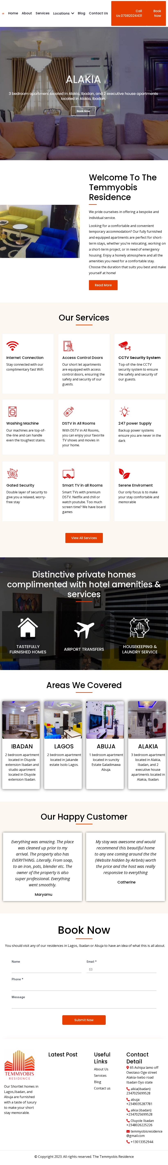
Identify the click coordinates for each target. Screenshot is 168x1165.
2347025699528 (138, 1093)
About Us (101, 1069)
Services (100, 1075)
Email (92, 961)
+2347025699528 (139, 1114)
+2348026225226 (139, 1125)
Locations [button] (61, 13)
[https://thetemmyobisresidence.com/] (3, 13)
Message (18, 997)
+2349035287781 (139, 1104)
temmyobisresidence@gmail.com (144, 1133)
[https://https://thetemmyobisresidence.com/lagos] (84, 93)
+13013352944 (142, 1142)
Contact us (102, 1088)
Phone (17, 979)
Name (16, 961)
